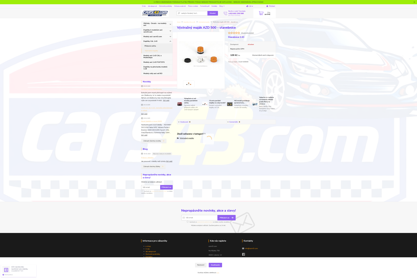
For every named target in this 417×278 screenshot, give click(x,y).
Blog (221, 6)
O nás (144, 6)
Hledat (213, 13)
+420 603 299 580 (236, 13)
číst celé (166, 100)
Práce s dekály (147, 157)
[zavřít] (414, 2)
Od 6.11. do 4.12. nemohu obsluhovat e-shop (156, 109)
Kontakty (214, 6)
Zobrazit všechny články (151, 166)
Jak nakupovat (152, 6)
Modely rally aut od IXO (152, 73)
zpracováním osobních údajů (159, 191)
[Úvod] (158, 13)
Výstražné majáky (151, 51)
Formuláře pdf (204, 6)
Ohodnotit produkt (247, 33)
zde (218, 273)
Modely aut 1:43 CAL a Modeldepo (152, 56)
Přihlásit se (166, 187)
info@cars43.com (251, 248)
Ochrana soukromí (180, 6)
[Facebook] (244, 255)
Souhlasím (215, 265)
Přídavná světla (150, 46)
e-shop (148, 246)
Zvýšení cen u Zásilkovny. (151, 89)
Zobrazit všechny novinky (152, 141)
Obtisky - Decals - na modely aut (154, 24)
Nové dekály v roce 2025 (151, 121)
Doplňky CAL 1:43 (150, 41)
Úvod (178, 22)
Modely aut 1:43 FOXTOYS (154, 62)
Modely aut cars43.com (152, 36)
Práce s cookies (193, 6)
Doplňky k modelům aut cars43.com (152, 31)
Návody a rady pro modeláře (162, 154)
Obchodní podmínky (165, 6)
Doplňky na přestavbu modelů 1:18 (155, 68)
